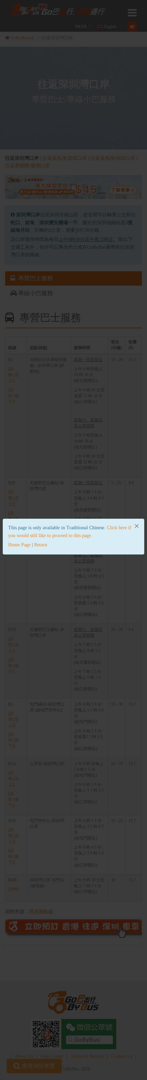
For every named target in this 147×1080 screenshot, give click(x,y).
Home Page (19, 544)
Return (40, 544)
